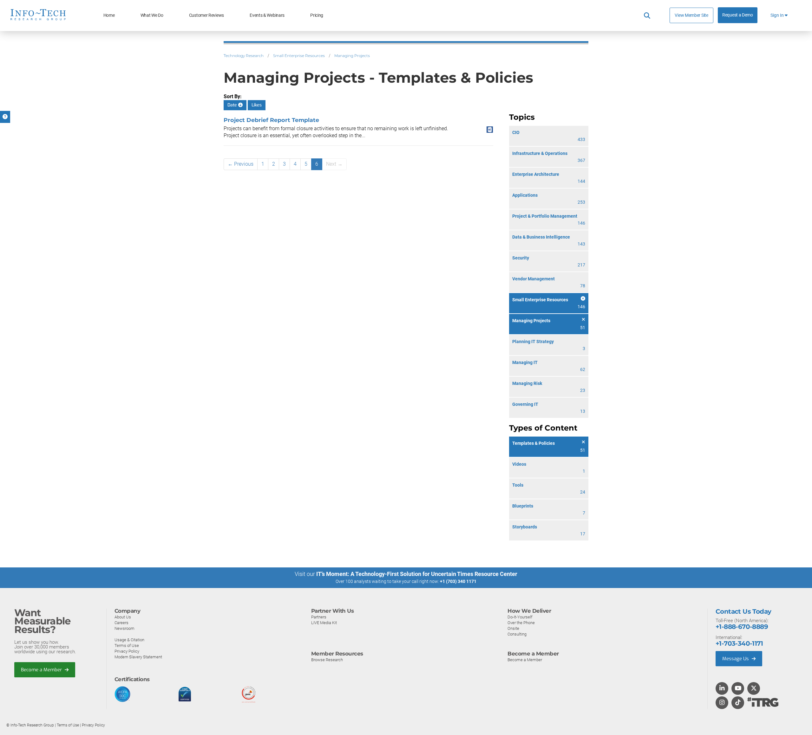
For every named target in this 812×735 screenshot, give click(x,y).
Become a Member (42, 670)
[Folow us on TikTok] (738, 703)
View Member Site (691, 15)
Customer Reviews (206, 15)
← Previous (240, 164)
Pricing (316, 15)
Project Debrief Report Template (271, 120)
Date (232, 105)
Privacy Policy (127, 651)
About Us (123, 617)
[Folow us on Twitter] (753, 689)
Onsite (513, 628)
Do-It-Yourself (520, 617)
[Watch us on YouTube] (738, 689)
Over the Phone (521, 622)
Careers (121, 622)
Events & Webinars (267, 15)
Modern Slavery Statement (138, 657)
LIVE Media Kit (324, 622)
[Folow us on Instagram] (722, 703)
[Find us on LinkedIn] (722, 689)
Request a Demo (737, 15)
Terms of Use (127, 645)
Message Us (736, 658)
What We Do (152, 15)
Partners (318, 617)
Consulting (517, 634)
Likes (257, 105)
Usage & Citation (129, 639)
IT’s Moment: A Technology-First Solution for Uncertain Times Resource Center (416, 574)
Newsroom (124, 628)
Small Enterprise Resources (299, 55)
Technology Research (244, 55)
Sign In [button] (777, 15)
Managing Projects (352, 55)
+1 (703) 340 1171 (458, 581)
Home (109, 15)
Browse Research (327, 659)
